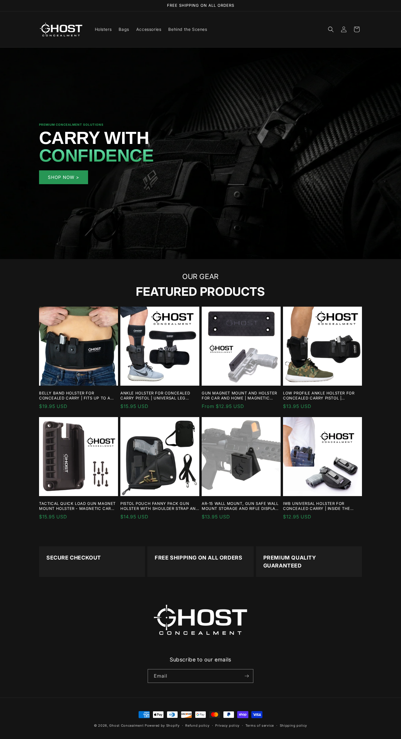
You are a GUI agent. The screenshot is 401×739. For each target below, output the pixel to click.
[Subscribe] (246, 676)
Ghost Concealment (126, 725)
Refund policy (197, 725)
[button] (330, 29)
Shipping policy (293, 725)
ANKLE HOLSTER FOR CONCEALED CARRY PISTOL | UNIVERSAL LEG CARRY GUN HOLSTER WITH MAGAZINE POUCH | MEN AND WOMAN (155, 396)
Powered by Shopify (162, 725)
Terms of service (259, 725)
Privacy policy (227, 725)
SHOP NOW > (63, 177)
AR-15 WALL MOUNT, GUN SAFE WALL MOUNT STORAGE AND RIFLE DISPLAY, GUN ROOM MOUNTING (240, 506)
